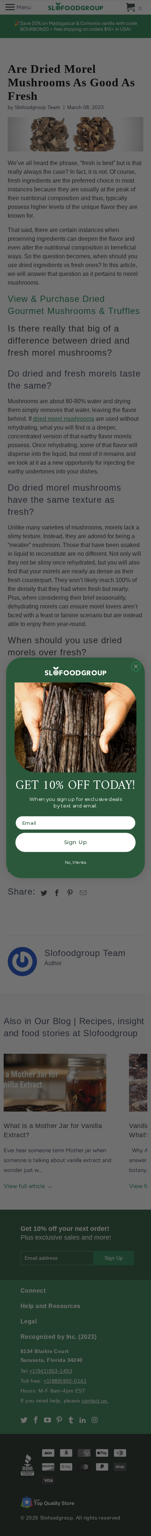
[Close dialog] (136, 666)
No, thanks (75, 862)
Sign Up (75, 842)
